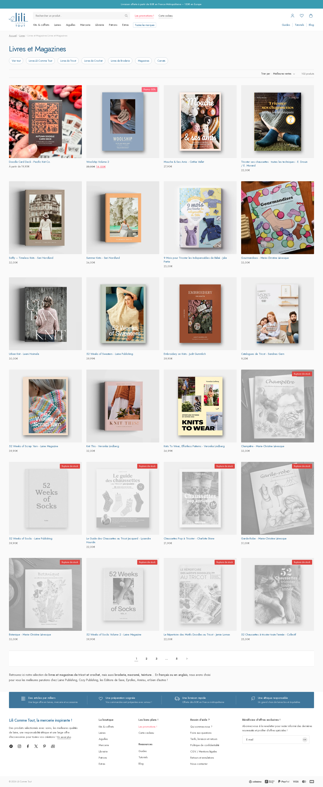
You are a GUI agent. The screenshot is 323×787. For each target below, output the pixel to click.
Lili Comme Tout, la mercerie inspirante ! (40, 720)
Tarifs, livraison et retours (203, 739)
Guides (286, 25)
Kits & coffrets (41, 25)
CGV (193, 751)
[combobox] (81, 15)
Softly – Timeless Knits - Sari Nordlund (31, 258)
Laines (57, 25)
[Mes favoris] (302, 16)
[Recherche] (126, 15)
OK (304, 739)
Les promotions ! (144, 16)
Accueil (13, 35)
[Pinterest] (44, 746)
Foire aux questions (200, 733)
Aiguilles (70, 25)
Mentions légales (208, 751)
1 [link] (136, 659)
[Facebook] (27, 746)
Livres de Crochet (93, 61)
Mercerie (85, 25)
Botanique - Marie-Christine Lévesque (30, 634)
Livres (22, 35)
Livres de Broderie (120, 61)
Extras (125, 25)
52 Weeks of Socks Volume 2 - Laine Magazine (113, 634)
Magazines (143, 61)
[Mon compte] (292, 16)
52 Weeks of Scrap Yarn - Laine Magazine (33, 446)
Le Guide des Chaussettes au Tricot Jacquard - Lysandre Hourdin (118, 540)
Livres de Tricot (68, 61)
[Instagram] (19, 746)
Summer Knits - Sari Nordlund (103, 258)
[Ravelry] (11, 746)
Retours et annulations (202, 758)
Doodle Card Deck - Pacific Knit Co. (29, 162)
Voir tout (16, 61)
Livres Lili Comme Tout (40, 61)
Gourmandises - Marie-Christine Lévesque (265, 258)
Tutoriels (299, 25)
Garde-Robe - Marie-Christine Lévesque (264, 538)
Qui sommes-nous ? (201, 727)
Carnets (161, 61)
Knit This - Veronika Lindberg (102, 446)
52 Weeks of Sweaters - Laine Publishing (109, 354)
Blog (311, 25)
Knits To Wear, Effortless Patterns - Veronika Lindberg (194, 446)
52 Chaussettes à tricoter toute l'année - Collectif (268, 634)
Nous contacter (198, 764)
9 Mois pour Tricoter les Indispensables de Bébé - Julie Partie (195, 260)
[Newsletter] (53, 746)
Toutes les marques (144, 25)
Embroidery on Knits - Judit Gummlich (185, 354)
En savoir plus (64, 737)
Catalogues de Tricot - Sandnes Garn (262, 354)
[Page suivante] (187, 659)
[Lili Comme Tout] (18, 20)
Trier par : (266, 73)
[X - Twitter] (36, 746)
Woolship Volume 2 (97, 162)
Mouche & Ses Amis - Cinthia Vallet (184, 162)
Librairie (99, 25)
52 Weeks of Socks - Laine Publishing (30, 538)
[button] (311, 16)
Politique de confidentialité (204, 745)
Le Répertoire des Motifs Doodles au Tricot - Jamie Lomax (197, 634)
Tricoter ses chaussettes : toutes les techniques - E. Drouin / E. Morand (274, 164)
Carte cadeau (166, 16)
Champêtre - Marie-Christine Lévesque (262, 446)
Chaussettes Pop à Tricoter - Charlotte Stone (189, 538)
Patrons (113, 25)
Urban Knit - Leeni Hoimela (24, 354)
